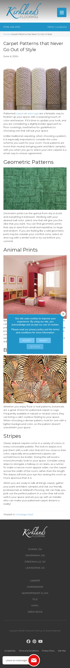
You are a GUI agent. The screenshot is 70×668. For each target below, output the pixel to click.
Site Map (62, 651)
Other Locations (57, 26)
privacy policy (36, 329)
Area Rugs (35, 611)
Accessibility (9, 651)
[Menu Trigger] (61, 12)
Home (6, 34)
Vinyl (35, 605)
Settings (35, 346)
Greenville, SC (35, 561)
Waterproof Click (35, 593)
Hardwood (35, 586)
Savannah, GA (35, 555)
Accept (27, 340)
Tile (35, 599)
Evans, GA (35, 549)
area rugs (33, 113)
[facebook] (28, 641)
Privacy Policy (48, 651)
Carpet (35, 580)
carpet (20, 113)
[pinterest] (34, 641)
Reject (43, 340)
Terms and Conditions (29, 651)
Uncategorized (24, 514)
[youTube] (40, 641)
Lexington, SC (35, 567)
